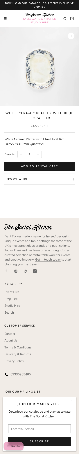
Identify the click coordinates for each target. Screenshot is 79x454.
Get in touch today (48, 259)
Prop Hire (11, 299)
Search (9, 313)
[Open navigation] (5, 19)
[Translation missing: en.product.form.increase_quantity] (38, 154)
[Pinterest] (25, 271)
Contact (9, 334)
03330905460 (20, 374)
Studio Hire (12, 306)
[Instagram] (16, 271)
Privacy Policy (14, 361)
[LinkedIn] (35, 271)
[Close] (72, 401)
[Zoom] (71, 36)
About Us (10, 340)
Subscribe (39, 441)
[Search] (65, 18)
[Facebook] (6, 271)
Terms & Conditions (17, 347)
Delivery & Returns (17, 354)
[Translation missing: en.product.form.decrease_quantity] (21, 154)
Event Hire (11, 292)
